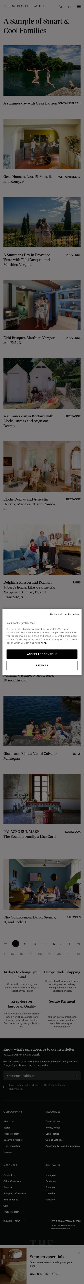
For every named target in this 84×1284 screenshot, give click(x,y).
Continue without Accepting (64, 614)
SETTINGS (42, 665)
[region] (42, 642)
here (43, 642)
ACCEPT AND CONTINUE (42, 653)
